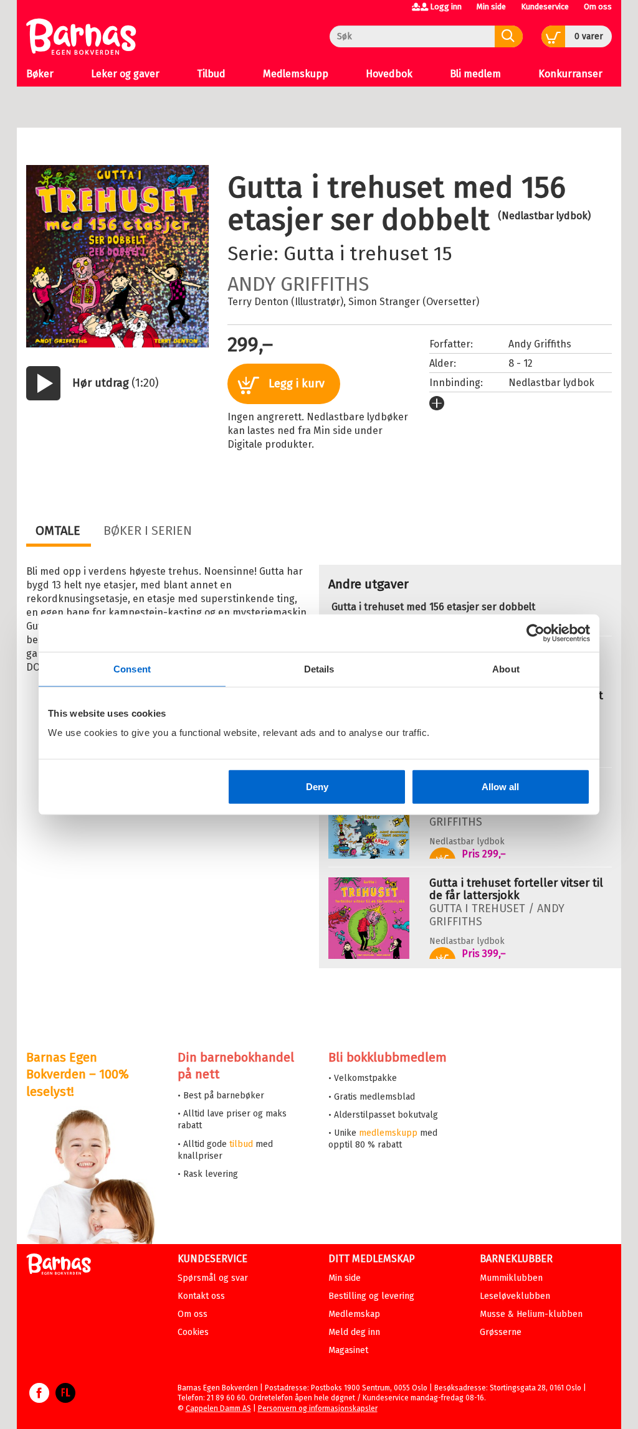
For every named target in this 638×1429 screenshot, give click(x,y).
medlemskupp (388, 1133)
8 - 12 (520, 363)
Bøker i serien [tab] (147, 530)
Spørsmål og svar (213, 1278)
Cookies (193, 1332)
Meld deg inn (354, 1332)
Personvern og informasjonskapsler (318, 1408)
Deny (317, 786)
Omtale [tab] (58, 530)
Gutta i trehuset (356, 253)
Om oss (598, 6)
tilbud (241, 1144)
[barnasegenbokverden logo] (58, 1266)
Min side (491, 6)
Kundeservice (545, 6)
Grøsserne (500, 1332)
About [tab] (506, 668)
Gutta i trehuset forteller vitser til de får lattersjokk (516, 889)
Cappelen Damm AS (218, 1408)
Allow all (500, 786)
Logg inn (446, 6)
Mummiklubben (511, 1278)
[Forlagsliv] (65, 1399)
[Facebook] (39, 1399)
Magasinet (348, 1350)
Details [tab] (319, 668)
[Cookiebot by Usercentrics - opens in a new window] (535, 632)
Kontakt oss (201, 1296)
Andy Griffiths (298, 284)
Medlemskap (354, 1314)
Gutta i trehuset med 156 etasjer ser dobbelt (433, 607)
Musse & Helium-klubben (531, 1314)
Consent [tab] (132, 668)
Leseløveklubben (515, 1296)
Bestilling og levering (371, 1296)
